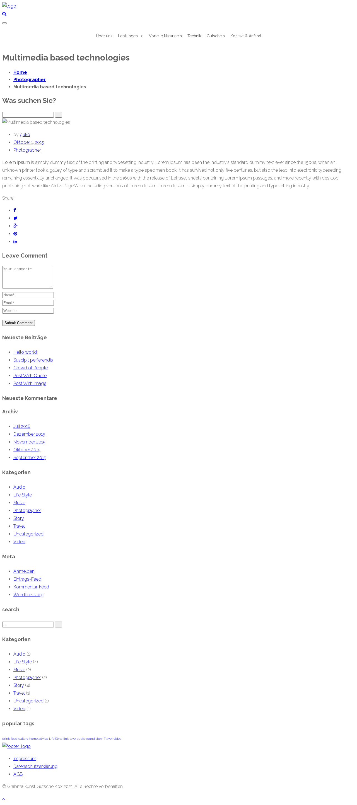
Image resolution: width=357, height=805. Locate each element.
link (66, 738)
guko (25, 134)
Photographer (27, 150)
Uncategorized (28, 534)
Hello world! (25, 352)
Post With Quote (30, 375)
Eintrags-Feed (27, 579)
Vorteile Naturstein (165, 36)
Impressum (24, 758)
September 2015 (29, 457)
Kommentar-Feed (31, 587)
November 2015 (29, 442)
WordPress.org (28, 594)
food (14, 738)
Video (19, 541)
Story (18, 518)
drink (6, 738)
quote (81, 738)
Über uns (104, 36)
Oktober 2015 (26, 449)
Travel (19, 526)
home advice (38, 738)
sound (90, 738)
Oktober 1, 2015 (28, 142)
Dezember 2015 (29, 434)
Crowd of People (30, 367)
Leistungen (128, 36)
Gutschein (216, 36)
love (73, 738)
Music (19, 502)
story (99, 738)
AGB (18, 774)
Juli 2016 (21, 426)
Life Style (22, 495)
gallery (23, 738)
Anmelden (24, 571)
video (117, 738)
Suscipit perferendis (33, 360)
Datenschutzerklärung (35, 766)
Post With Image (29, 383)
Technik (194, 36)
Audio (19, 487)
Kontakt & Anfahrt (245, 36)
